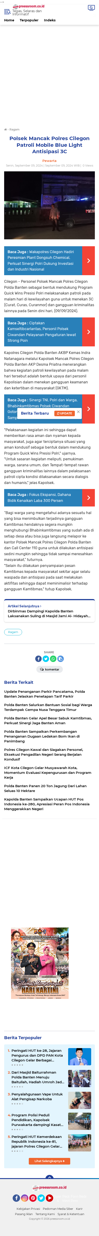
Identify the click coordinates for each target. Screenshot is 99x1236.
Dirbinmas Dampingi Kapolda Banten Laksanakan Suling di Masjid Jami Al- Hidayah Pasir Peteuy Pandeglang (48, 613)
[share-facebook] (38, 659)
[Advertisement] (49, 74)
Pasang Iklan (24, 1214)
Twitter (43, 1204)
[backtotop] (49, 1179)
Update (65, 413)
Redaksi (85, 1196)
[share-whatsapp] (53, 659)
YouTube (52, 1204)
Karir (79, 1209)
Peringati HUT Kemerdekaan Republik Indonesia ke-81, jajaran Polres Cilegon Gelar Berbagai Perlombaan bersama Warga (37, 1141)
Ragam (13, 632)
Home (9, 20)
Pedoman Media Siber (58, 1209)
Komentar (51, 669)
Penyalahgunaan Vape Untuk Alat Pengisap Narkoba (37, 1096)
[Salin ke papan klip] (60, 659)
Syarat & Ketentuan (71, 1214)
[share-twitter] (46, 659)
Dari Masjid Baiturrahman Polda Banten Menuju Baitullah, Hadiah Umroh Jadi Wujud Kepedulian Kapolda (37, 1077)
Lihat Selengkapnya (49, 1161)
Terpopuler (29, 20)
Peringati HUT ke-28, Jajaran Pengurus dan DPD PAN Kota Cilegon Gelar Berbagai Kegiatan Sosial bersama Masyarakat (37, 1055)
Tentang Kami (45, 1214)
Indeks (49, 20)
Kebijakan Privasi (28, 1209)
